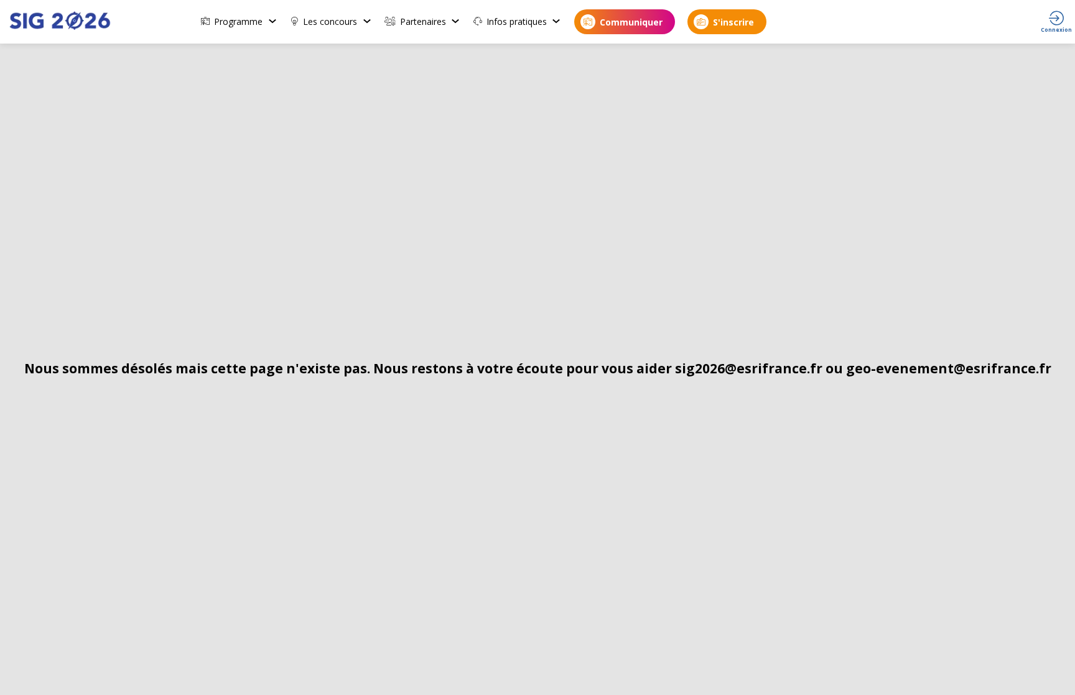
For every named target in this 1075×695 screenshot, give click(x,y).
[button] (624, 21)
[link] (239, 22)
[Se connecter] (1056, 22)
